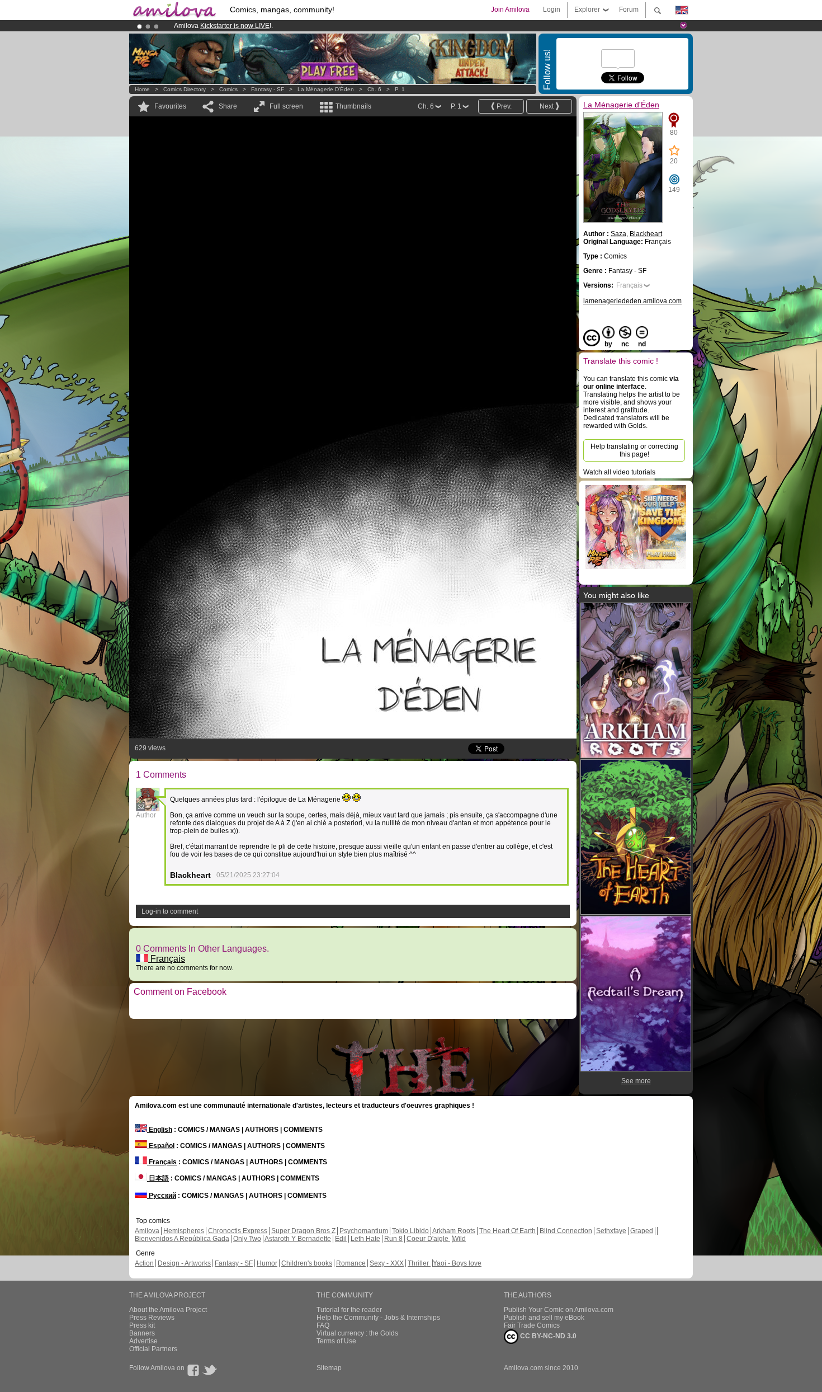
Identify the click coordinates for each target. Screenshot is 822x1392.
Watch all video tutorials (619, 472)
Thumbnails (353, 106)
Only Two (247, 1239)
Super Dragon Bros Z (303, 1231)
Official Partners (153, 1349)
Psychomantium (363, 1231)
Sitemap (329, 1368)
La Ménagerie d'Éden (325, 89)
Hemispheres (183, 1231)
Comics (228, 89)
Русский (161, 1196)
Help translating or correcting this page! (634, 450)
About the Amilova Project (168, 1310)
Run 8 (393, 1239)
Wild (459, 1239)
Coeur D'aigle (428, 1239)
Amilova (147, 1231)
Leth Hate (365, 1239)
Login (551, 9)
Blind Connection (566, 1231)
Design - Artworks (184, 1263)
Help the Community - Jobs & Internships (378, 1318)
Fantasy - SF (267, 89)
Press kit (142, 1325)
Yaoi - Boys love (457, 1263)
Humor (267, 1263)
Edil (341, 1239)
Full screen (286, 106)
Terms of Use (336, 1341)
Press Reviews (151, 1318)
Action (144, 1263)
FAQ (322, 1325)
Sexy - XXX (387, 1263)
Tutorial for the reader (349, 1310)
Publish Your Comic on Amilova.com (558, 1310)
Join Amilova (510, 9)
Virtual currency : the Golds (357, 1333)
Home (142, 89)
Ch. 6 (374, 89)
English (159, 1130)
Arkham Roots (453, 1231)
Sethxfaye (611, 1231)
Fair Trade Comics (532, 1325)
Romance (351, 1263)
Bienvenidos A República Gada (182, 1239)
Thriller (419, 1263)
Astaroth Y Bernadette (297, 1239)
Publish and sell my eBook (544, 1318)
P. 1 (400, 89)
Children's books (306, 1263)
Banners (142, 1333)
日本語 (158, 1178)
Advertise (143, 1341)
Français (166, 958)
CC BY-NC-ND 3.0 (547, 1336)
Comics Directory (184, 89)
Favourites (170, 106)
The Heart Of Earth (507, 1231)
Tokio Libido (410, 1231)
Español (160, 1146)
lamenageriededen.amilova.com (632, 301)
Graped (641, 1231)
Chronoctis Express (237, 1231)
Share (228, 106)
